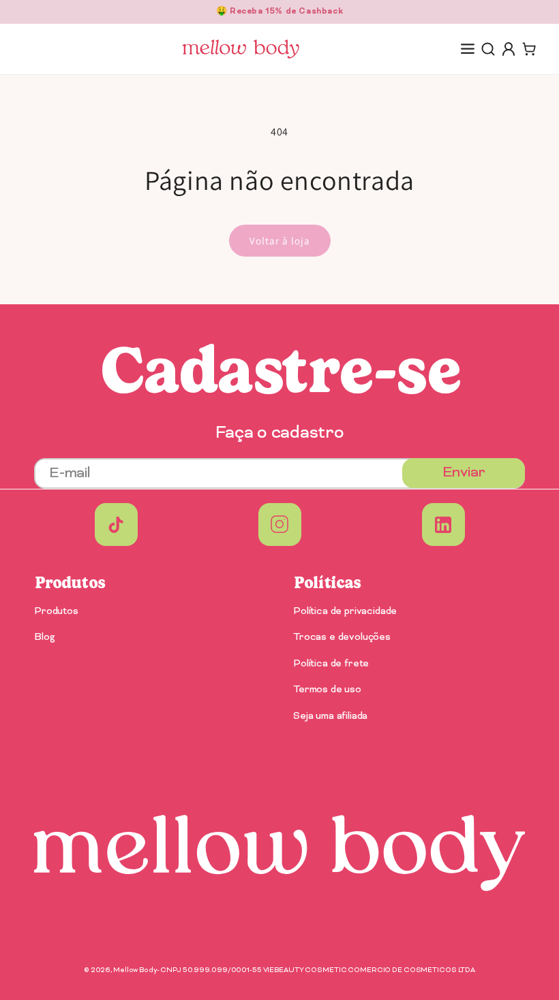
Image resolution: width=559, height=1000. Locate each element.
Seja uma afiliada (330, 716)
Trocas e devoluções (342, 637)
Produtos (56, 612)
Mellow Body (135, 970)
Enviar (463, 473)
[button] (467, 49)
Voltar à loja (280, 240)
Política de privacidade (345, 612)
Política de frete (331, 664)
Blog (44, 637)
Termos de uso (327, 689)
